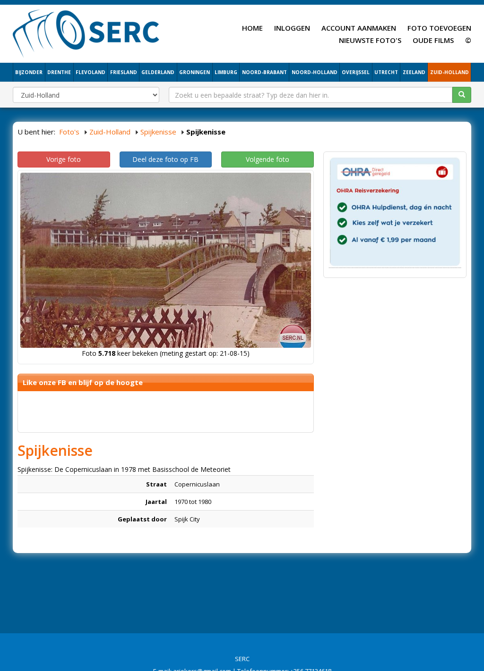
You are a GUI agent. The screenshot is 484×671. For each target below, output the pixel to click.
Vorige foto (63, 159)
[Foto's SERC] (86, 32)
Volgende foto (267, 159)
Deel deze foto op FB (165, 159)
